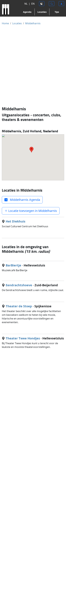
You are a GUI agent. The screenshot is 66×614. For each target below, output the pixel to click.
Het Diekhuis (15, 221)
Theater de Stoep (19, 306)
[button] (31, 150)
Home (5, 23)
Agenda (27, 11)
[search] (51, 3)
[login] (61, 3)
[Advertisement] (33, 66)
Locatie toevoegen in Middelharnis (32, 211)
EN (33, 3)
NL (25, 3)
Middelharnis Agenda (24, 200)
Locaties (42, 11)
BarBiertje (13, 265)
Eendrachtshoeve (19, 285)
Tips (57, 11)
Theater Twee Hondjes (23, 338)
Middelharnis (33, 23)
